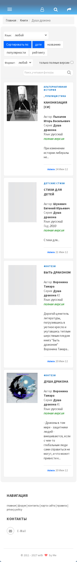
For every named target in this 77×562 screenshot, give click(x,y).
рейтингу (38, 52)
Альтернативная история (55, 88)
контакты (33, 505)
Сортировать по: (17, 44)
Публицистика (55, 96)
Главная (11, 20)
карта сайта (48, 505)
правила (62, 505)
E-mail (21, 531)
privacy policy (14, 509)
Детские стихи (54, 183)
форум (22, 505)
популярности (16, 52)
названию (54, 44)
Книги (24, 20)
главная (11, 505)
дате (38, 44)
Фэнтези (50, 266)
